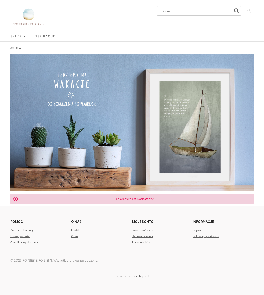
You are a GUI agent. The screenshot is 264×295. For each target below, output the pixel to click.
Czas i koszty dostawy (24, 242)
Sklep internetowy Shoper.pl (132, 276)
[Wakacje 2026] (132, 122)
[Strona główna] (28, 16)
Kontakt (76, 230)
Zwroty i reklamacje (22, 230)
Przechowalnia (141, 242)
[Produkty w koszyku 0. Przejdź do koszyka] (249, 10)
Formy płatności (20, 236)
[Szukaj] (236, 11)
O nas (74, 236)
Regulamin (199, 230)
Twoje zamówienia (143, 230)
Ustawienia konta (142, 236)
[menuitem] (21, 36)
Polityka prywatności (206, 236)
